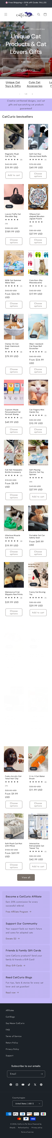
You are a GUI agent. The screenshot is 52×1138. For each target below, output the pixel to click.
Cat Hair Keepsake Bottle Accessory (13, 471)
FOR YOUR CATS (26, 70)
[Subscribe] (42, 1074)
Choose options (38, 175)
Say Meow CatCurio (15, 1023)
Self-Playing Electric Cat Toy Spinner (36, 472)
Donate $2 (11, 938)
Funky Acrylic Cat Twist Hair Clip (13, 777)
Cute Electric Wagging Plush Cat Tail (13, 718)
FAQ (8, 1029)
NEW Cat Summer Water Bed (13, 281)
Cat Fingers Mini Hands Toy (36, 410)
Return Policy (12, 1042)
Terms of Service (14, 1036)
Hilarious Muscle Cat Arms (12, 536)
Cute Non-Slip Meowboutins (35, 281)
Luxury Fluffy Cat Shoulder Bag (13, 215)
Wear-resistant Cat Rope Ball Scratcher (36, 346)
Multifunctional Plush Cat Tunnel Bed (36, 656)
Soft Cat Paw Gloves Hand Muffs (38, 155)
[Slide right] (32, 94)
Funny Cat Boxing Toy (37, 593)
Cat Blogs (10, 1016)
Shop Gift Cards (14, 965)
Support (9, 1055)
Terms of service (27, 1132)
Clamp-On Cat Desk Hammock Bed (12, 346)
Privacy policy (37, 1127)
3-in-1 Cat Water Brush (37, 777)
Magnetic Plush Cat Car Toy (12, 155)
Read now (11, 992)
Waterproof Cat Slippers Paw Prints (14, 593)
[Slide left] (19, 94)
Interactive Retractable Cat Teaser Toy (36, 845)
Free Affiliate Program (17, 911)
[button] (6, 14)
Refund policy (23, 1127)
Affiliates (10, 1010)
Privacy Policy (12, 1049)
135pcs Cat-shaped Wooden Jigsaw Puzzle (36, 216)
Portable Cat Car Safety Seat (37, 536)
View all (26, 877)
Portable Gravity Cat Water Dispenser (37, 718)
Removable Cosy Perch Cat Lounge (13, 655)
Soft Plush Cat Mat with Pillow (13, 844)
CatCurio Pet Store (25, 1124)
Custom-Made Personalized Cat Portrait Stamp (13, 411)
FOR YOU (26, 62)
